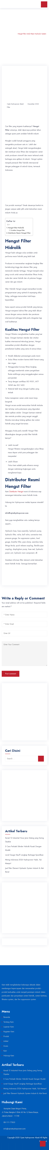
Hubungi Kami (8, 1055)
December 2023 (33, 104)
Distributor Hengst (16, 491)
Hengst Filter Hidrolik (16, 228)
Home (6, 34)
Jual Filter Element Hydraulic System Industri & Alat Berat (25, 1093)
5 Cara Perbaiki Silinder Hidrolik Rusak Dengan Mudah (24, 1079)
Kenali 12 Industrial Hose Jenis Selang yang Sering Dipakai (22, 1072)
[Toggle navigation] (44, 4)
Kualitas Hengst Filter (18, 230)
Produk (6, 1036)
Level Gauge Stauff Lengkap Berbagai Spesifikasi (24, 855)
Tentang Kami (8, 1022)
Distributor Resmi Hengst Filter (19, 233)
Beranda (6, 1017)
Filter (12, 34)
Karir (5, 1050)
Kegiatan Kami (8, 1031)
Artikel (5, 1041)
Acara (5, 1046)
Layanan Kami (8, 1026)
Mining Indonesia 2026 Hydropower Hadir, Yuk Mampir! (25, 1088)
